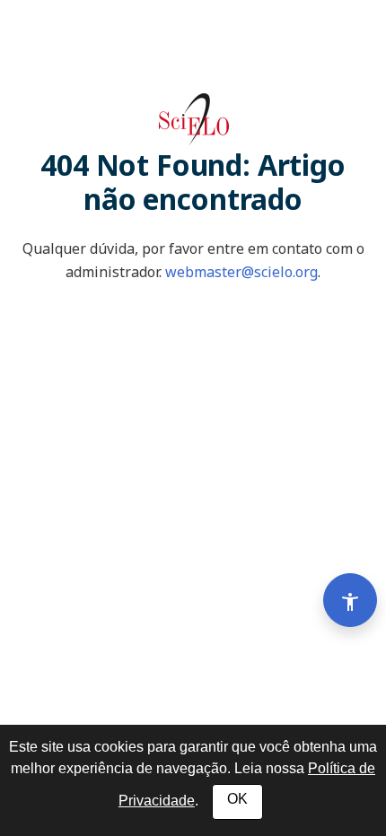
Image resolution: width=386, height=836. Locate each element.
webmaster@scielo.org (241, 272)
